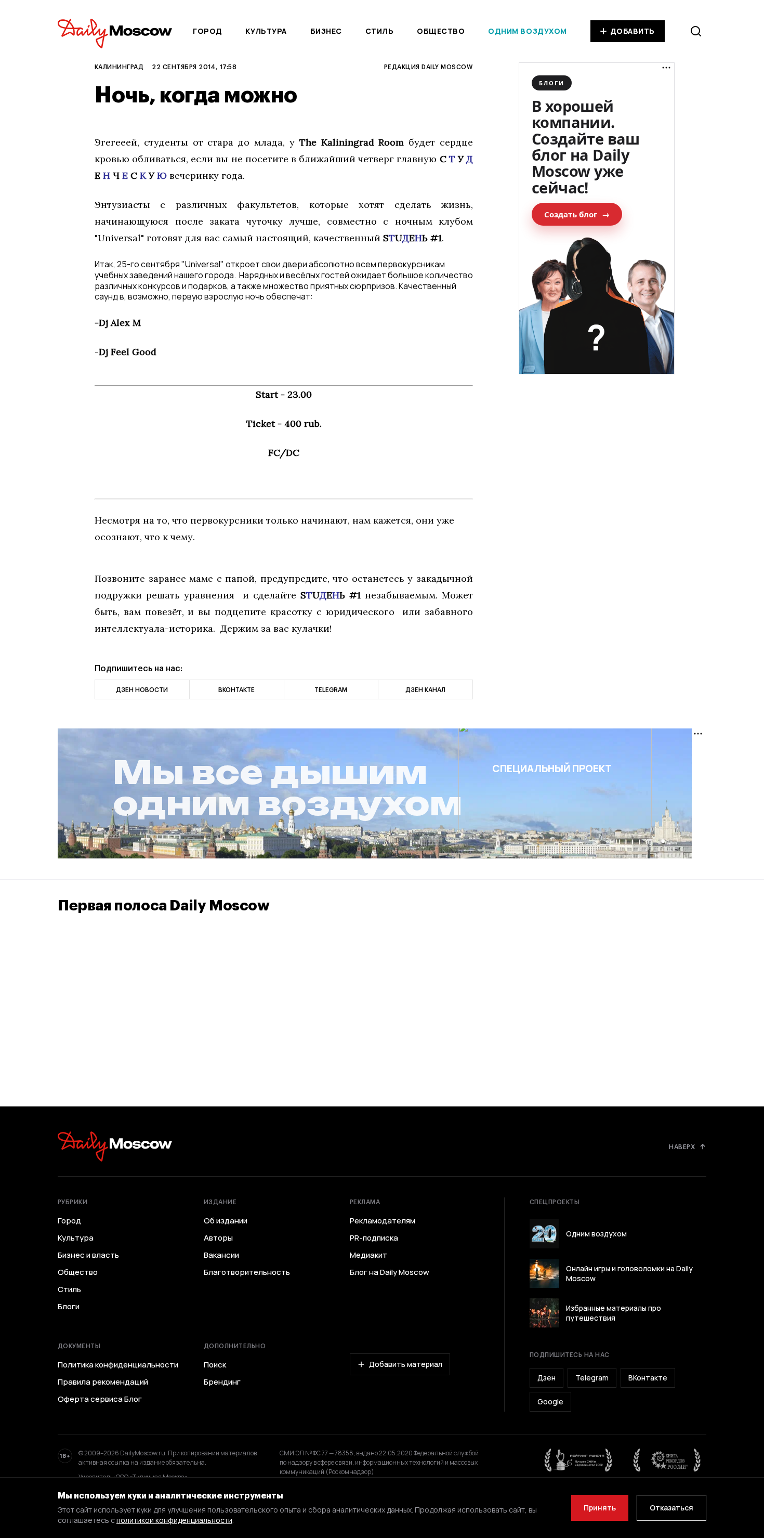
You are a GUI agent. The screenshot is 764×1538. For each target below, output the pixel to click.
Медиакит (368, 1255)
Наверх (682, 1146)
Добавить (632, 31)
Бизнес (326, 31)
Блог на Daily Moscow (389, 1272)
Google (550, 1401)
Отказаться (671, 1508)
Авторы (218, 1238)
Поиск (215, 1365)
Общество (441, 31)
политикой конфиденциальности (174, 1520)
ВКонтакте (647, 1378)
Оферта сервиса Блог (100, 1399)
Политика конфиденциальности (118, 1365)
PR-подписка (374, 1238)
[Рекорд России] (667, 1460)
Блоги (69, 1306)
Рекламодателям (382, 1221)
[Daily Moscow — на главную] (115, 1146)
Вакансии (221, 1255)
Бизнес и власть (88, 1255)
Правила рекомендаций (103, 1382)
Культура (265, 31)
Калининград (119, 66)
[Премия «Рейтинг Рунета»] (578, 1460)
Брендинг (222, 1382)
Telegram (592, 1378)
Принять (600, 1508)
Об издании (225, 1221)
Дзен (546, 1378)
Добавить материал (405, 1364)
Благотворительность (247, 1272)
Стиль (379, 31)
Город (207, 31)
